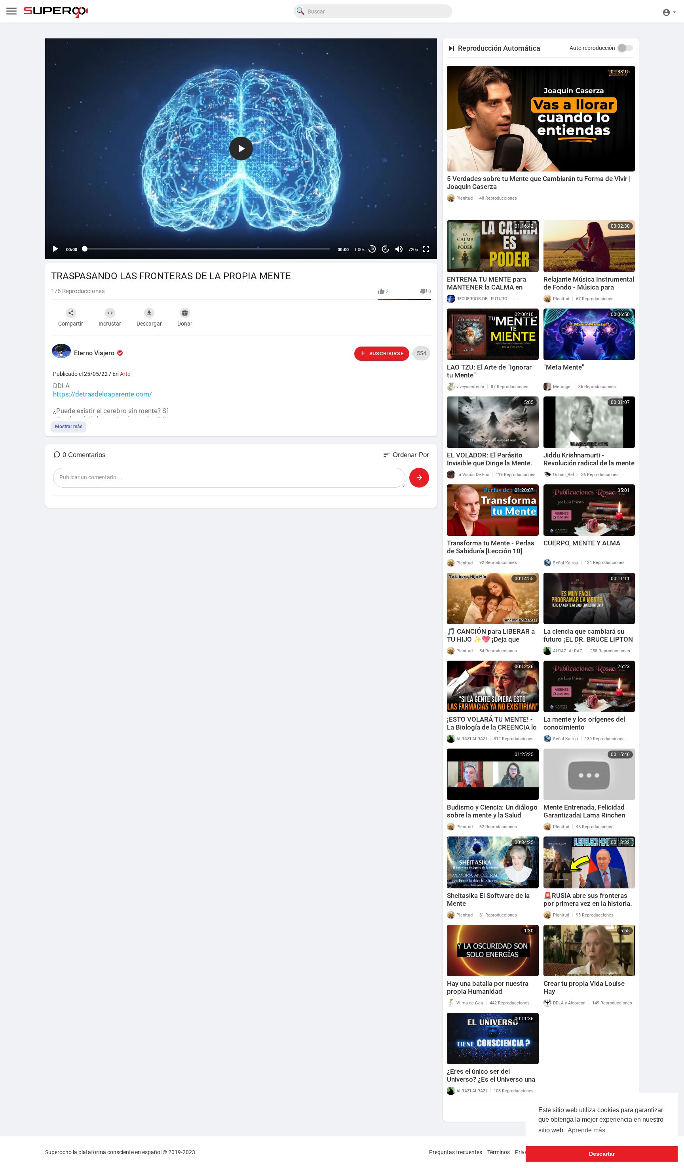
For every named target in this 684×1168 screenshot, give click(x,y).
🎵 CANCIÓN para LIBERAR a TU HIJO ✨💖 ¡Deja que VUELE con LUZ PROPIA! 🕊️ (491, 639)
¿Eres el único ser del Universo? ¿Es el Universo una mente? (491, 1079)
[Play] (55, 249)
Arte (125, 374)
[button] (669, 11)
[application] (241, 148)
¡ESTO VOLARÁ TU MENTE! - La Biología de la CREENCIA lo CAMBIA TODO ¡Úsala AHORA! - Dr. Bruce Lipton (492, 731)
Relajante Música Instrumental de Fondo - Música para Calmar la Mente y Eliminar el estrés (588, 291)
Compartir (70, 323)
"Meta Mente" (563, 367)
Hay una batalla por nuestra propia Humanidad (487, 987)
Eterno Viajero (95, 353)
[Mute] (399, 249)
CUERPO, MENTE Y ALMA (581, 543)
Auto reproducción (592, 48)
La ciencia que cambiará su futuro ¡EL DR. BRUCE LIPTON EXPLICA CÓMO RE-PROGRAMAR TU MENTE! (588, 643)
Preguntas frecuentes (455, 1152)
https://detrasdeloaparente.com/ (102, 394)
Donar (184, 323)
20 (372, 249)
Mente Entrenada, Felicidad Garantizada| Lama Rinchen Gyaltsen (584, 815)
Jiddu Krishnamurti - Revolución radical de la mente (589, 459)
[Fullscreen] (426, 249)
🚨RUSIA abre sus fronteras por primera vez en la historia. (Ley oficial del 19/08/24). (587, 903)
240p (411, 218)
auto (410, 230)
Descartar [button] (602, 1154)
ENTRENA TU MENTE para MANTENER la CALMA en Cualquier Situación (486, 287)
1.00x (359, 249)
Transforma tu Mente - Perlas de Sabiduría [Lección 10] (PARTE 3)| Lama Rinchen (490, 551)
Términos (498, 1152)
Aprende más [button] (586, 1130)
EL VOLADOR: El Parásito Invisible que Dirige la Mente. (489, 459)
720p (413, 249)
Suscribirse (385, 353)
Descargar (149, 323)
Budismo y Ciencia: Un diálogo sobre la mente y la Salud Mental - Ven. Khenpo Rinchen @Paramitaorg (492, 819)
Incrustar (110, 323)
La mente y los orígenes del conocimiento (584, 723)
